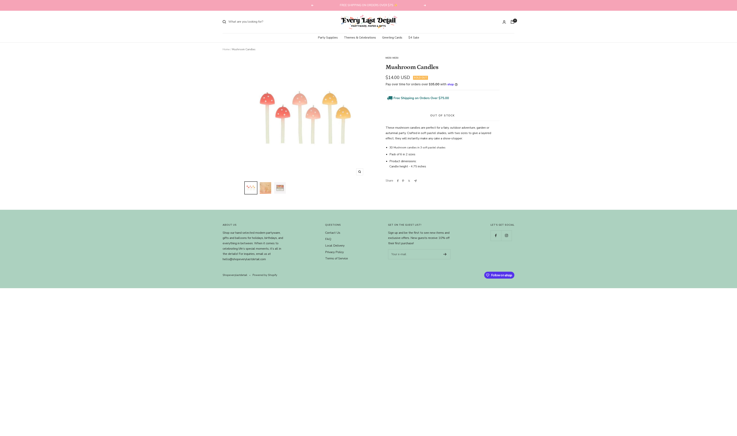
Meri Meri (392, 57)
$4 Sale (413, 37)
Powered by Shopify (265, 275)
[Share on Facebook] (398, 180)
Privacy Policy (334, 252)
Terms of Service (336, 258)
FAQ (328, 239)
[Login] (504, 22)
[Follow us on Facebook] (496, 235)
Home (226, 49)
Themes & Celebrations (360, 37)
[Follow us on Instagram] (506, 235)
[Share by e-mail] (415, 181)
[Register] (445, 254)
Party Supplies (328, 37)
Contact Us (332, 233)
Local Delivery (335, 246)
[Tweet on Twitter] (409, 180)
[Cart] (512, 22)
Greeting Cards (392, 37)
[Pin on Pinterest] (403, 180)
